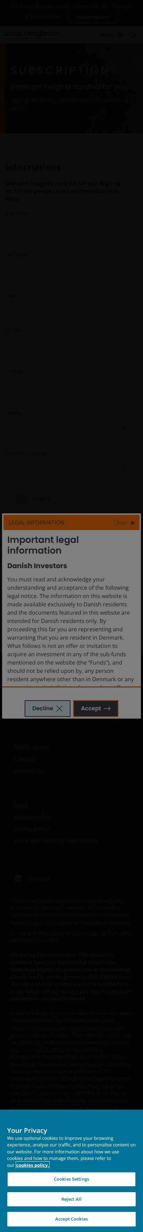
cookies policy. (32, 1165)
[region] (71, 1171)
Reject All (71, 1199)
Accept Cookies (71, 1219)
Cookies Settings (71, 1179)
